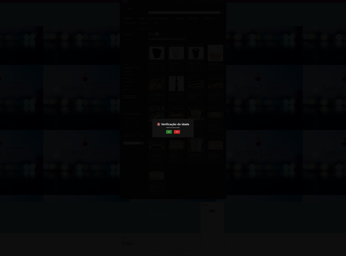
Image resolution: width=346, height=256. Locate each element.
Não (177, 132)
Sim (169, 132)
